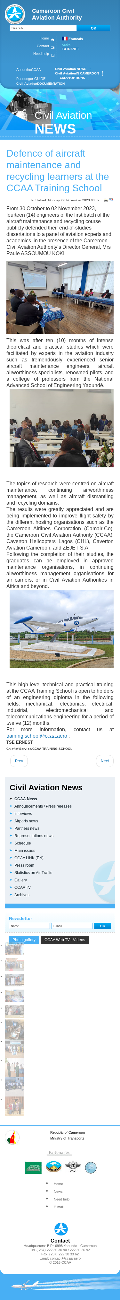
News (58, 1191)
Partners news (26, 828)
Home (44, 38)
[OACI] (72, 1163)
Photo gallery (24, 940)
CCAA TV (22, 887)
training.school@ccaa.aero (37, 736)
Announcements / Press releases (43, 806)
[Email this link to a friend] (111, 201)
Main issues (24, 850)
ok (93, 28)
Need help (41, 54)
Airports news (26, 821)
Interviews (23, 813)
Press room (24, 865)
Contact (43, 46)
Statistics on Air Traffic (33, 873)
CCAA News (25, 799)
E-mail (58, 1207)
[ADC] (33, 1163)
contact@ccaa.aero (65, 1258)
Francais (75, 39)
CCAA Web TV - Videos (64, 940)
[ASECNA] (52, 1163)
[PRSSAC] (90, 1163)
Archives (21, 895)
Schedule (22, 843)
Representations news (33, 836)
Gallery (20, 880)
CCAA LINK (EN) (29, 858)
